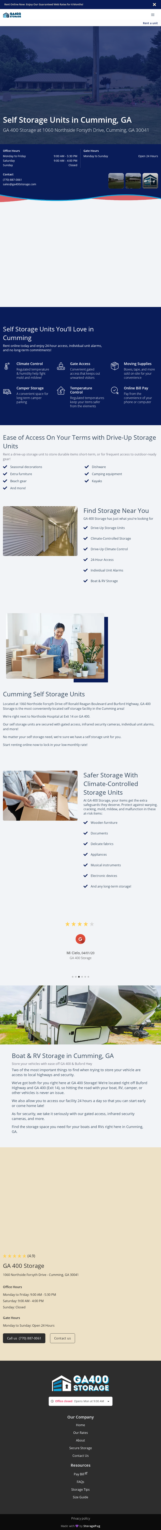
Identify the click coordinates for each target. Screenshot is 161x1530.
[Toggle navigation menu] (154, 14)
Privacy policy (80, 1518)
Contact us (62, 1338)
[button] (116, 181)
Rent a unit (150, 23)
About (80, 1440)
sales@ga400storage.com (19, 184)
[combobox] (81, 1401)
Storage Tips (80, 1489)
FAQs (80, 1482)
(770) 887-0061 (12, 180)
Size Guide (80, 1497)
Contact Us (80, 1456)
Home (80, 1425)
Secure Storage (80, 1448)
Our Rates (80, 1432)
